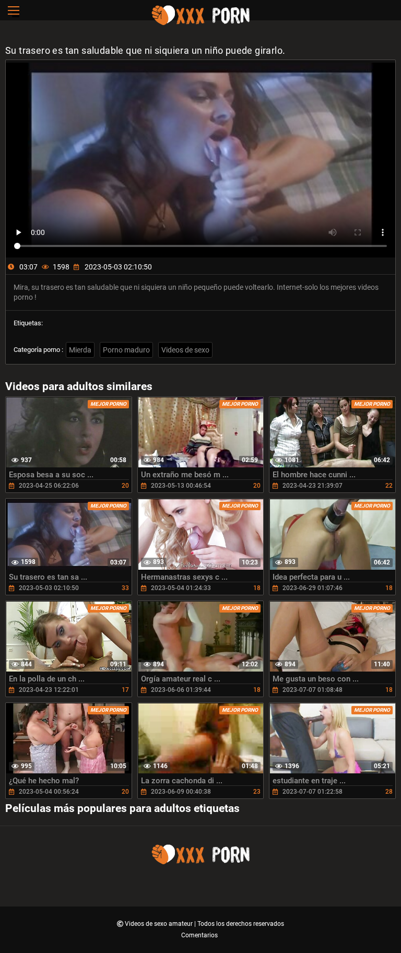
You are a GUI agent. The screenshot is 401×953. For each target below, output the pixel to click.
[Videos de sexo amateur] (200, 23)
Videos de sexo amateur (159, 923)
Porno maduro (126, 350)
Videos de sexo (185, 350)
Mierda (80, 350)
